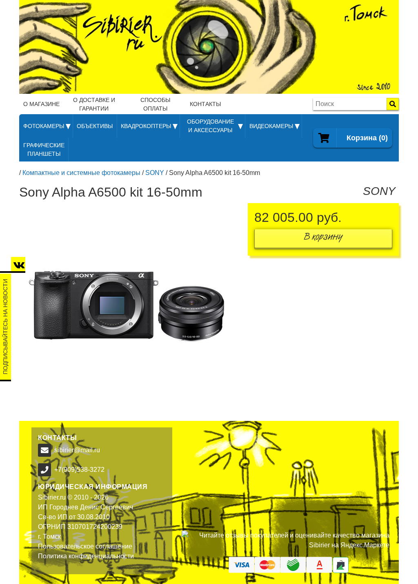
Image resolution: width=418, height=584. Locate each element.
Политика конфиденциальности (86, 556)
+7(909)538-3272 (79, 469)
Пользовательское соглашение (85, 546)
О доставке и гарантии (94, 104)
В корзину (323, 238)
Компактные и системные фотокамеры (81, 172)
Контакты (205, 104)
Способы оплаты (155, 104)
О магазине (41, 104)
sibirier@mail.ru (77, 450)
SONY (154, 172)
